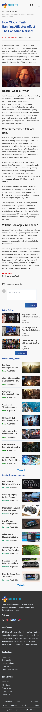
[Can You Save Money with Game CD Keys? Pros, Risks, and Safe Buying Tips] (11, 349)
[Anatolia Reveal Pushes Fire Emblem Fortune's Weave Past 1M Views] (31, 464)
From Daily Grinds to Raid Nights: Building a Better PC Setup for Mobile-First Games (30, 331)
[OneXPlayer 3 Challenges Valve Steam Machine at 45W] (31, 528)
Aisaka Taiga (13, 37)
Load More (21, 353)
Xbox (18, 701)
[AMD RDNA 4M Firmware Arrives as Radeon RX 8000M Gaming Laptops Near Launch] (31, 488)
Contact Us (6, 694)
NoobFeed (5, 11)
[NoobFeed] (10, 5)
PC (26, 701)
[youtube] (7, 620)
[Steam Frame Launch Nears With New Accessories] (31, 515)
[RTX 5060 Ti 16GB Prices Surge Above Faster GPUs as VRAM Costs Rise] (31, 568)
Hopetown (6, 657)
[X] (3, 620)
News (5, 705)
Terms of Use (7, 688)
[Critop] (20, 619)
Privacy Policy (7, 691)
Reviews (14, 705)
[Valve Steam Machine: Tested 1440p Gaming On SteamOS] (31, 541)
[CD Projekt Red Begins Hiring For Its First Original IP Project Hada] (31, 425)
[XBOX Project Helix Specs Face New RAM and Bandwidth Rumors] (31, 554)
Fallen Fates (6, 666)
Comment (31, 305)
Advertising (6, 685)
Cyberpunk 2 (6, 660)
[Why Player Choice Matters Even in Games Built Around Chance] (11, 322)
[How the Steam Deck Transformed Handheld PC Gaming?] (31, 581)
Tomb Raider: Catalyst (10, 669)
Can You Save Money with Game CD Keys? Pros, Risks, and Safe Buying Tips (29, 344)
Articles (14, 11)
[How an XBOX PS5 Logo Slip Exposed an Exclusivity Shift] (31, 451)
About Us (5, 682)
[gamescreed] (13, 619)
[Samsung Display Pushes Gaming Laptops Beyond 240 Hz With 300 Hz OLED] (31, 502)
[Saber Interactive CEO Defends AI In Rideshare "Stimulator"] (31, 438)
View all (21, 585)
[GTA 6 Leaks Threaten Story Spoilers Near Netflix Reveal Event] (31, 412)
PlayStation (8, 701)
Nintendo (34, 701)
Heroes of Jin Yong (9, 663)
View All (21, 470)
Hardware (35, 705)
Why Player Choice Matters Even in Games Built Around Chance (30, 316)
